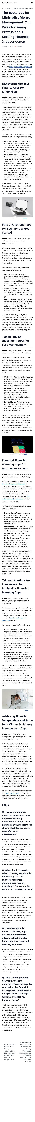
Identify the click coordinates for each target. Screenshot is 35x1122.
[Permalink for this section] (19, 91)
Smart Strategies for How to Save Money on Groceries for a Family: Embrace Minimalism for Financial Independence (10, 1052)
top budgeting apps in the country (13, 484)
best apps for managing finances (20, 67)
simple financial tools (12, 793)
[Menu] (32, 3)
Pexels (25, 218)
